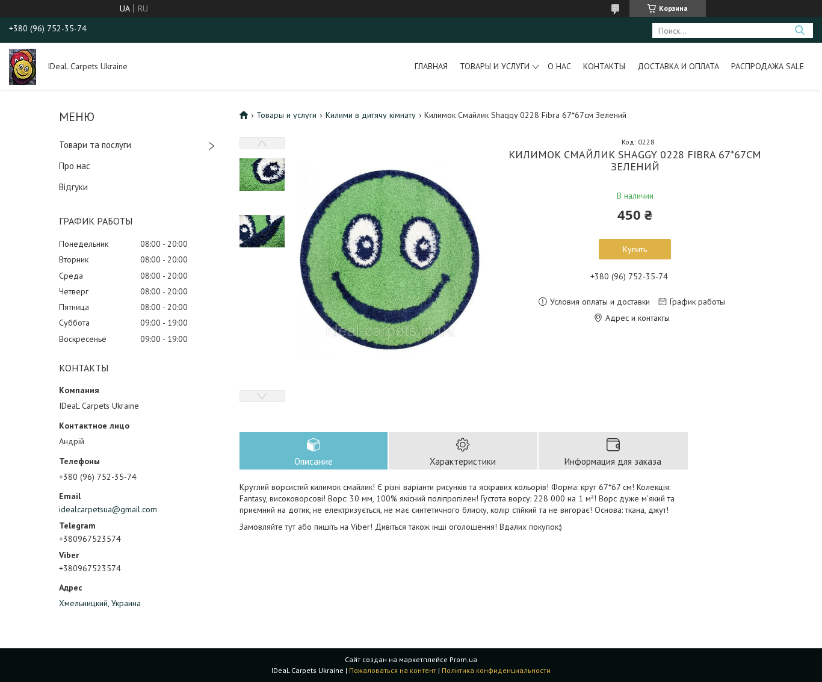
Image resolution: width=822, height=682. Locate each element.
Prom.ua (463, 659)
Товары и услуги (495, 66)
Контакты (604, 66)
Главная (431, 66)
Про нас (74, 166)
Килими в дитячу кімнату (371, 115)
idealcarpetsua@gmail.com (108, 509)
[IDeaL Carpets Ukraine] (22, 66)
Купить (635, 249)
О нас (559, 66)
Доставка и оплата (678, 66)
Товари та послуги (95, 144)
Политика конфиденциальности (496, 670)
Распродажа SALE (767, 66)
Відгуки (73, 187)
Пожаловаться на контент (392, 670)
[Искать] (799, 30)
